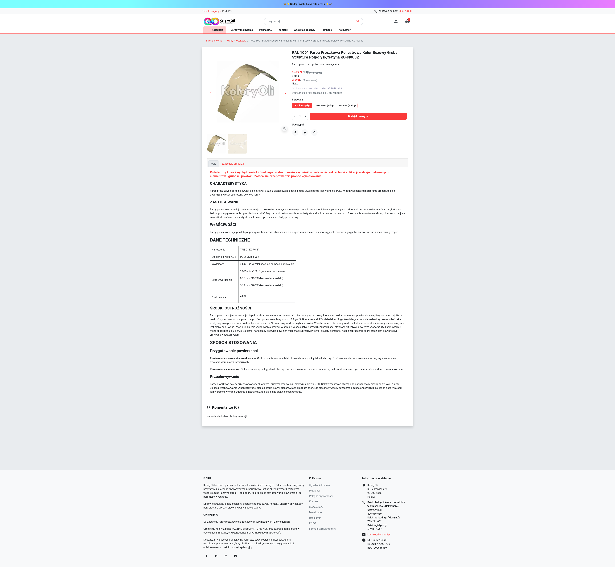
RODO (312, 523)
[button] (407, 21)
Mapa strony (316, 507)
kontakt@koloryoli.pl (378, 534)
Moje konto (315, 512)
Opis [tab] (213, 163)
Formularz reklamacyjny (322, 528)
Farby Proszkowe (236, 40)
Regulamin (315, 517)
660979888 (405, 11)
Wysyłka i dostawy (319, 485)
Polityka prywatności (321, 496)
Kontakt (313, 501)
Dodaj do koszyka (358, 116)
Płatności (314, 490)
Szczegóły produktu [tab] (233, 163)
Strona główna (214, 40)
